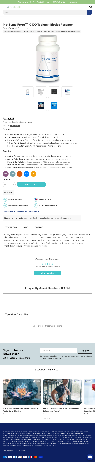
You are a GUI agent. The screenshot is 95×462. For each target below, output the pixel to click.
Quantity (7, 179)
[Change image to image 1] (28, 92)
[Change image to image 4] (67, 92)
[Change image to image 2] (41, 92)
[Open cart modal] (90, 7)
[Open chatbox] (90, 457)
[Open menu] (4, 7)
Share (9, 192)
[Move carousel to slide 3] (47, 418)
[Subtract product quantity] (5, 184)
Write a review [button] (47, 273)
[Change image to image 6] (54, 105)
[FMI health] (14, 7)
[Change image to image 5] (41, 105)
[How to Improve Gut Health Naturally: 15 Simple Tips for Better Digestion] (22, 392)
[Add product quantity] (13, 184)
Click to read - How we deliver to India (21, 211)
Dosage (39, 227)
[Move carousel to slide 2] (45, 418)
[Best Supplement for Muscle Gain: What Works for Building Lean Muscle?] (62, 392)
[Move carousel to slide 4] (49, 418)
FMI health (22, 451)
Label (26, 227)
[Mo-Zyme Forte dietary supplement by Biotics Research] (47, 59)
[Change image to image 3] (54, 92)
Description (11, 227)
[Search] (89, 12)
